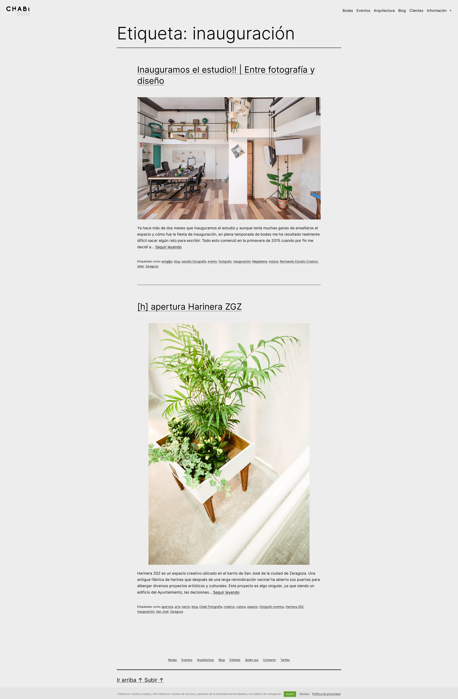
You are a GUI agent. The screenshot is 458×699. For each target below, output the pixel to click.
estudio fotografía (194, 261)
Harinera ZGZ (295, 606)
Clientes (416, 10)
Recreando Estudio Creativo (299, 261)
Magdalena (259, 261)
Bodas (348, 10)
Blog (402, 10)
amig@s (167, 261)
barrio (186, 606)
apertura (167, 606)
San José (162, 611)
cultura (241, 606)
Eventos (363, 10)
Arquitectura (384, 10)
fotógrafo (225, 261)
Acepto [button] (290, 694)
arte (177, 606)
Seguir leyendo (168, 247)
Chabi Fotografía (210, 606)
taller (140, 266)
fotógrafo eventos (271, 606)
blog (177, 261)
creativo (229, 606)
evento (212, 261)
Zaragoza (151, 266)
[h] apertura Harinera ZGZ (189, 306)
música (273, 261)
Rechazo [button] (304, 694)
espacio (252, 606)
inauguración (242, 261)
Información (437, 10)
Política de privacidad (326, 694)
